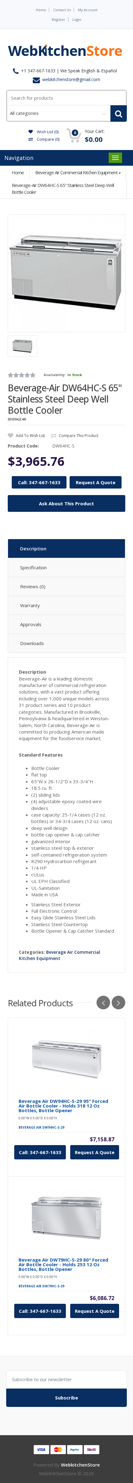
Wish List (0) (47, 131)
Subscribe (66, 1397)
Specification (33, 567)
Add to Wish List (30, 435)
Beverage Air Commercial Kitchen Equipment (76, 172)
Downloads (32, 643)
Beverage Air (17, 419)
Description (33, 548)
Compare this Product (78, 435)
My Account (87, 9)
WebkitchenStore (80, 1465)
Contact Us (62, 9)
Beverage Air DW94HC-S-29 (41, 1127)
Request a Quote (94, 1152)
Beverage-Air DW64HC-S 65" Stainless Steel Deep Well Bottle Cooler (63, 188)
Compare (47, 139)
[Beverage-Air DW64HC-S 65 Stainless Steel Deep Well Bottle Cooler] (66, 273)
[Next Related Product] (118, 1002)
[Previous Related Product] (103, 1002)
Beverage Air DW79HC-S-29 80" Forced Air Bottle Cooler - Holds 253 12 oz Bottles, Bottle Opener (63, 1264)
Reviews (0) (32, 586)
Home (41, 9)
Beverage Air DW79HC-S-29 (41, 1286)
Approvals (30, 624)
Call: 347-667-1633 (39, 482)
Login (76, 19)
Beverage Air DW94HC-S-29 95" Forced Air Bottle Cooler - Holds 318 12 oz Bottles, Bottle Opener (63, 1106)
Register (58, 19)
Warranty (30, 605)
